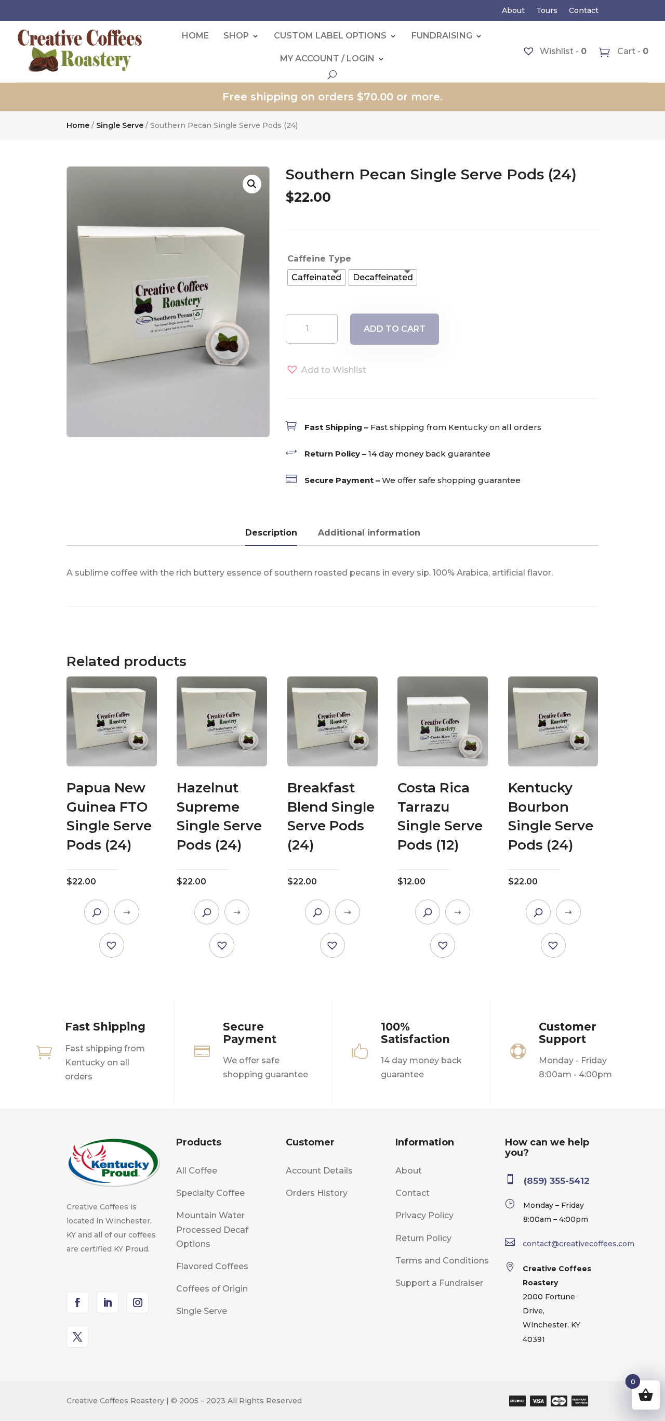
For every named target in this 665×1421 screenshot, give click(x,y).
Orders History (317, 1193)
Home (195, 36)
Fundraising (441, 36)
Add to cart (394, 329)
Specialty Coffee (210, 1193)
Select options (126, 911)
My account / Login (327, 58)
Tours (546, 11)
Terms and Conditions (442, 1261)
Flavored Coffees (212, 1266)
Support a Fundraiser (439, 1283)
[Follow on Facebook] (77, 1302)
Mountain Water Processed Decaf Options (212, 1229)
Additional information (369, 533)
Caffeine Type (319, 259)
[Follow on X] (77, 1337)
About (513, 11)
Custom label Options (330, 36)
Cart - (631, 51)
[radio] (316, 277)
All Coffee (196, 1171)
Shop (236, 36)
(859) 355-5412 (557, 1181)
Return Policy (423, 1238)
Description (271, 533)
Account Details (319, 1171)
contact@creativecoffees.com (578, 1243)
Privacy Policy (424, 1215)
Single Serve (119, 125)
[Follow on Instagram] (138, 1302)
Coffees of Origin (212, 1289)
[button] (252, 184)
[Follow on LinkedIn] (107, 1302)
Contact (583, 11)
